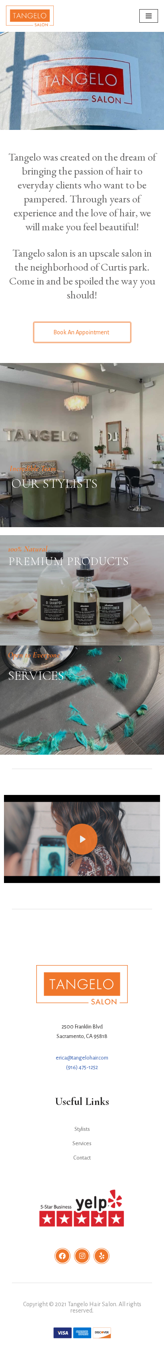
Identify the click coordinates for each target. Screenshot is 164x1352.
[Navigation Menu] (148, 16)
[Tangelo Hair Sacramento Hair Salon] (30, 16)
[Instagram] (82, 1256)
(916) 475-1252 (82, 1067)
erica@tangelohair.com (82, 1058)
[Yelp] (101, 1256)
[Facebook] (62, 1256)
